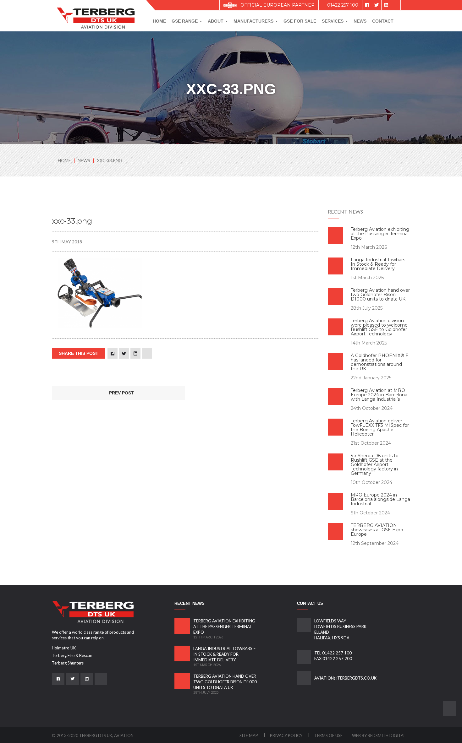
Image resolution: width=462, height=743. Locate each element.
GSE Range (185, 21)
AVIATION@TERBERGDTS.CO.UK (345, 678)
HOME (64, 160)
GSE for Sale (299, 21)
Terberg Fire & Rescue (72, 655)
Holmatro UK (64, 647)
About (216, 21)
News (360, 21)
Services (333, 21)
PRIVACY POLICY (286, 735)
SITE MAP (249, 735)
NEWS (84, 160)
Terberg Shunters (68, 662)
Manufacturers (254, 21)
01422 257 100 (342, 5)
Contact (382, 21)
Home (159, 21)
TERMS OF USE (328, 735)
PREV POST (121, 392)
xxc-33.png (109, 160)
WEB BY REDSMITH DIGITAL (378, 735)
